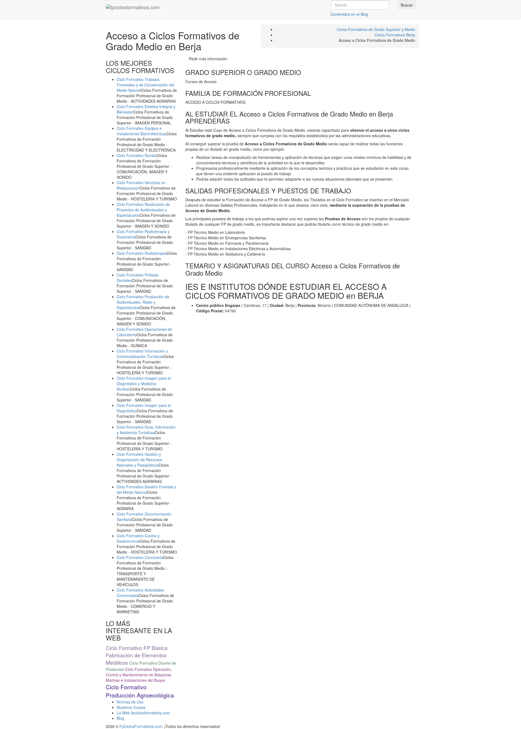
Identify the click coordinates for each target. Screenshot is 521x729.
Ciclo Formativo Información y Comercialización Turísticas (142, 353)
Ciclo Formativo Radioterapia (142, 253)
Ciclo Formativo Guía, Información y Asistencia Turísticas (146, 429)
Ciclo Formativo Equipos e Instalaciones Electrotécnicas (141, 130)
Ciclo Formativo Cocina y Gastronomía (138, 538)
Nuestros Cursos (131, 707)
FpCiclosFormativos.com (140, 726)
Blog (120, 718)
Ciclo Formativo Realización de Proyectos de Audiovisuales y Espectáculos (143, 210)
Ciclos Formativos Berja (394, 34)
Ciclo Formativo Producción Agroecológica (140, 691)
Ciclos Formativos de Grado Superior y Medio (376, 29)
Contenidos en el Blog (349, 14)
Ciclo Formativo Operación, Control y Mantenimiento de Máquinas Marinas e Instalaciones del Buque (139, 675)
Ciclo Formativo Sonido (137, 155)
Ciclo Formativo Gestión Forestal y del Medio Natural (146, 489)
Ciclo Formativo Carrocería (140, 557)
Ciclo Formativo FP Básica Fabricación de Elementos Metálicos (137, 655)
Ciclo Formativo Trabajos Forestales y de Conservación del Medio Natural (145, 85)
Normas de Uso (130, 702)
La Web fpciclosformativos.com (143, 712)
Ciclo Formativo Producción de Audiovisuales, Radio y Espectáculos (143, 302)
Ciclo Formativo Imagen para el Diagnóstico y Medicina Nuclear (144, 383)
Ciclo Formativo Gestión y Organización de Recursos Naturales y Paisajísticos (139, 459)
